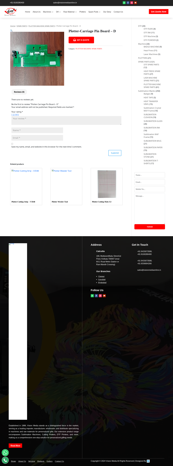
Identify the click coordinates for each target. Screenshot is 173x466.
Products (40, 461)
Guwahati (101, 279)
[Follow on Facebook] (128, 2)
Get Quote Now (158, 11)
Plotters (82, 12)
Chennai (101, 276)
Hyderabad (102, 282)
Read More (15, 446)
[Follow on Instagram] (131, 2)
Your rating (17, 111)
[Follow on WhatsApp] (124, 2)
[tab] (19, 92)
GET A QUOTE (82, 40)
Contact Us (118, 12)
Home (27, 12)
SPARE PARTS (22, 26)
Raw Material (68, 12)
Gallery (50, 461)
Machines (47, 12)
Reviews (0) (19, 92)
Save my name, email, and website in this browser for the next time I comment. (46, 146)
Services (31, 461)
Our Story (107, 12)
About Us (36, 12)
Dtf (57, 12)
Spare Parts (93, 12)
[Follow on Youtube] (135, 2)
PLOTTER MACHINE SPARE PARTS (42, 26)
